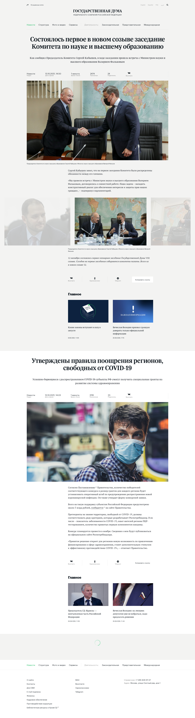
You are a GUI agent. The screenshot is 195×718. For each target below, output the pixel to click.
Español (150, 5)
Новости (31, 73)
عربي (162, 5)
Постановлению (86, 487)
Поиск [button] (167, 5)
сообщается (97, 507)
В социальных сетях (37, 5)
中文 (157, 5)
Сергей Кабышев (77, 170)
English (143, 5)
